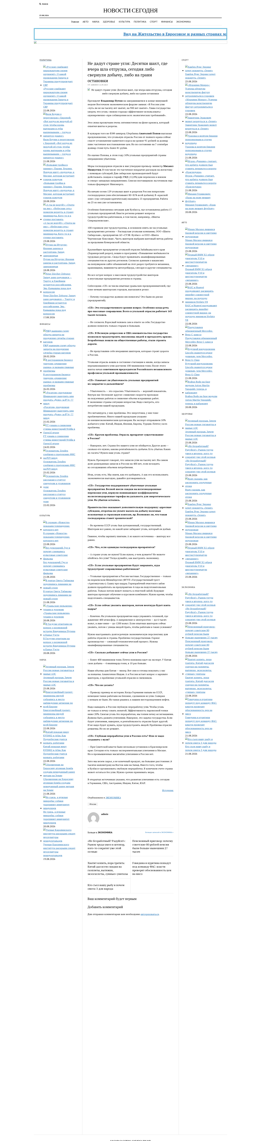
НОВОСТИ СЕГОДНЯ (130, 10)
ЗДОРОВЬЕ (109, 21)
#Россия (92, 804)
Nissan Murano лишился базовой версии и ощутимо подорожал (201, 243)
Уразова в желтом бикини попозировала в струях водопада (200, 150)
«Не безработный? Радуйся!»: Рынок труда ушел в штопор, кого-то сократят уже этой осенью (106, 846)
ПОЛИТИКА (140, 21)
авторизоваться (150, 914)
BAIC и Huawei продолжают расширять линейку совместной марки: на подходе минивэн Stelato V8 (201, 313)
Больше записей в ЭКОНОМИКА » (159, 832)
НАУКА (95, 21)
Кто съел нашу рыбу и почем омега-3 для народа (106, 886)
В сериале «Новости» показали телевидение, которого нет (56, 537)
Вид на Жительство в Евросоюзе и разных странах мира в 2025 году (170, 33)
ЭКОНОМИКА (183, 21)
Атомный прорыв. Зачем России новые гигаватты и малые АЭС (58, 681)
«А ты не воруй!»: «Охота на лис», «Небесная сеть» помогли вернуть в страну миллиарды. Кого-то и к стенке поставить (59, 230)
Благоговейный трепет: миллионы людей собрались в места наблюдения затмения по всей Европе (58, 717)
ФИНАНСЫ (167, 21)
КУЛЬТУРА (124, 21)
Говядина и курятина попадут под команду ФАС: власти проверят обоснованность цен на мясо (151, 868)
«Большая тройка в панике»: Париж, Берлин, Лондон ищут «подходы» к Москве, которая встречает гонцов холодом (58, 190)
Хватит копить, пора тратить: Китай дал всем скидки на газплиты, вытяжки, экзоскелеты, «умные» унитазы (108, 868)
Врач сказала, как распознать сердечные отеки (198, 493)
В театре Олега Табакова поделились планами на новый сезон (57, 595)
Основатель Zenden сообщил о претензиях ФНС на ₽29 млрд (59, 465)
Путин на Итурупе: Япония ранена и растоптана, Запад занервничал (59, 263)
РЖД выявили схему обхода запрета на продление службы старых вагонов (59, 349)
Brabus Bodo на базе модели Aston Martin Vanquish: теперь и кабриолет (201, 400)
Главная (75, 21)
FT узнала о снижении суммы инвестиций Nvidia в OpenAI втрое (59, 439)
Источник (167, 790)
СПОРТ (154, 21)
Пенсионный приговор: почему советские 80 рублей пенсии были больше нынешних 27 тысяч (152, 846)
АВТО (86, 21)
